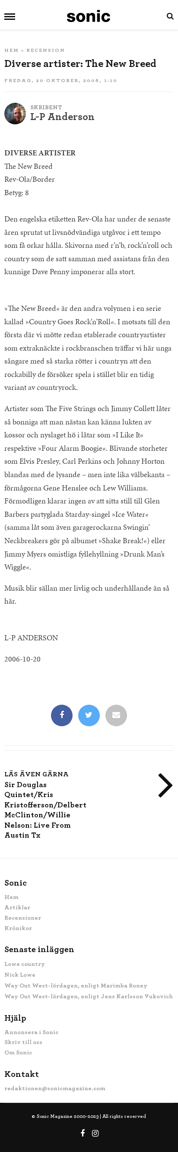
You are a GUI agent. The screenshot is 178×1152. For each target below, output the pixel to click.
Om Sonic (18, 1053)
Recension (45, 50)
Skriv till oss (23, 1042)
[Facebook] (62, 716)
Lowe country (24, 964)
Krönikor (18, 928)
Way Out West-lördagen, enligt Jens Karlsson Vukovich (88, 997)
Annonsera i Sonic (31, 1032)
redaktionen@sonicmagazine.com (54, 1089)
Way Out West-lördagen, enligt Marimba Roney (75, 986)
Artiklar (17, 908)
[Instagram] (95, 1133)
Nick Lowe (19, 975)
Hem (11, 50)
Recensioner (22, 918)
